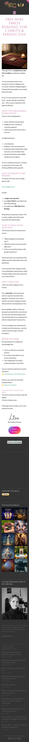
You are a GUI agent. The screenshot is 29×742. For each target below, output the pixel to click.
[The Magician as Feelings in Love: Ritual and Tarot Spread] (21, 552)
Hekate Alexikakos (9, 685)
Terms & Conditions (10, 385)
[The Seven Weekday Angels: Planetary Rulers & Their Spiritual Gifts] (8, 565)
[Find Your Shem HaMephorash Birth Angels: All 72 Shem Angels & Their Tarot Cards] (21, 513)
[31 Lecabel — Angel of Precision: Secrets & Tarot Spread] (21, 539)
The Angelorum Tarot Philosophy (14, 374)
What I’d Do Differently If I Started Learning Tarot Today (14, 661)
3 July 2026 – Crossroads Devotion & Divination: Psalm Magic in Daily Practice (14, 718)
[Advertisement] (14, 466)
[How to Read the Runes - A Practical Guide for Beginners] (8, 526)
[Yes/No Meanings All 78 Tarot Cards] (8, 513)
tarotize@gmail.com (8, 187)
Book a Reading (14, 430)
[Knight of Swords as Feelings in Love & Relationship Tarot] (21, 565)
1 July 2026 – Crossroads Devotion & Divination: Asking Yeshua (14, 726)
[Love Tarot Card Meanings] (21, 526)
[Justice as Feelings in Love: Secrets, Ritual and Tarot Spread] (8, 552)
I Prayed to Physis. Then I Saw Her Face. (13, 669)
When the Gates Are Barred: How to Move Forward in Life (14, 692)
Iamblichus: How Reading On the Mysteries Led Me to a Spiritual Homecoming (13, 701)
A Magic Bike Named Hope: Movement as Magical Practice (11, 653)
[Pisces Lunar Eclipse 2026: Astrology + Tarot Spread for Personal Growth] (8, 539)
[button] (14, 12)
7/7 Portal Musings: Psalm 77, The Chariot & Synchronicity (13, 710)
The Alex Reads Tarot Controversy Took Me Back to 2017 (13, 677)
